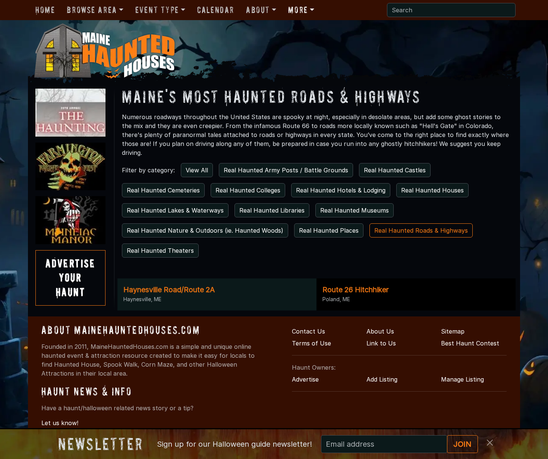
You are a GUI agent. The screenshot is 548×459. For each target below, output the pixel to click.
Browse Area (92, 10)
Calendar (215, 10)
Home (45, 10)
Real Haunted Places (329, 230)
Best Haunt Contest (470, 343)
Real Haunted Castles (395, 170)
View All (197, 170)
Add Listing (381, 379)
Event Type (157, 10)
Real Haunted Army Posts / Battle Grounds (286, 170)
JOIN (462, 444)
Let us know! (59, 423)
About (258, 10)
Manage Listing (462, 379)
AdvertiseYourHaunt (70, 277)
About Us (380, 331)
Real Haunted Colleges (247, 190)
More (298, 10)
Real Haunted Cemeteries (163, 190)
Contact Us (308, 331)
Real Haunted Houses (432, 190)
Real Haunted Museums (354, 210)
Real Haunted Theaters (160, 250)
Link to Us (381, 343)
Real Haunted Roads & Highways (421, 230)
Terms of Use (311, 343)
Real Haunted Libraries (272, 210)
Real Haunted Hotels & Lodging (340, 190)
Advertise (305, 379)
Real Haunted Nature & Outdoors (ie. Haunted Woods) (205, 230)
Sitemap (452, 331)
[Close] (489, 442)
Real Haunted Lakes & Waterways (175, 210)
